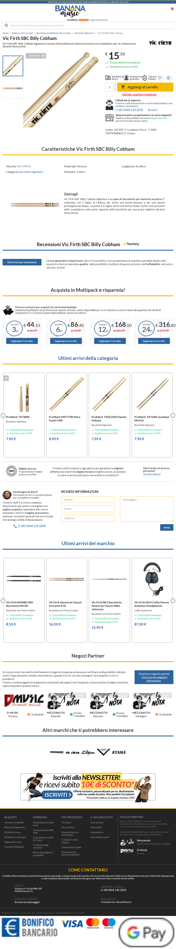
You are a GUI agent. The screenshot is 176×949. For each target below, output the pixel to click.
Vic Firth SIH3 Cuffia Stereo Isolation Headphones (151, 604)
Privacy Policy (68, 827)
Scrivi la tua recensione (22, 262)
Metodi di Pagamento (14, 827)
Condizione (133, 129)
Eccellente (87, 20)
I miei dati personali (99, 837)
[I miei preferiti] (153, 11)
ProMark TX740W (18, 416)
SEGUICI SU (108, 899)
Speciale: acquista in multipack (139, 94)
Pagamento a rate (12, 842)
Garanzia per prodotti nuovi (43, 823)
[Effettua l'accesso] (162, 11)
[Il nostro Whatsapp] (7, 900)
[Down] (115, 89)
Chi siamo (66, 822)
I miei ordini (95, 827)
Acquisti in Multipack (14, 847)
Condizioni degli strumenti (40, 846)
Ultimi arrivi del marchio (88, 543)
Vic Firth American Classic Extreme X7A (65, 604)
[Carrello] (170, 11)
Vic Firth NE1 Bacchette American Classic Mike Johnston (107, 606)
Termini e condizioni (14, 822)
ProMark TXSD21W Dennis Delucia (109, 418)
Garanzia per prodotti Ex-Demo (43, 838)
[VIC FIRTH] (160, 42)
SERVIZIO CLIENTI (112, 886)
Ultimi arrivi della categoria (88, 358)
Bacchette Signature (31, 171)
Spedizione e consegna (15, 837)
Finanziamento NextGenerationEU (71, 853)
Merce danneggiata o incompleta (43, 853)
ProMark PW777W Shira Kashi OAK (64, 418)
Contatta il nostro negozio (70, 841)
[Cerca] (6, 25)
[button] (3, 415)
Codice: (109, 129)
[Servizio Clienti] (94, 888)
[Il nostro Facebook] (94, 900)
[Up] (115, 85)
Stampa (131, 133)
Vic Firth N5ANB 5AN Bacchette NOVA (19, 604)
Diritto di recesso (12, 832)
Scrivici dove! (152, 474)
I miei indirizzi (96, 832)
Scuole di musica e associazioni (70, 833)
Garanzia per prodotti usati (43, 831)
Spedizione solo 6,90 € (121, 66)
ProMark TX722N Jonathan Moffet (151, 418)
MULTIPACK (34, 56)
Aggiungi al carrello (139, 87)
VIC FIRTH (24, 166)
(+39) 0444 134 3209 (29, 526)
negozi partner (159, 118)
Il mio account (96, 822)
